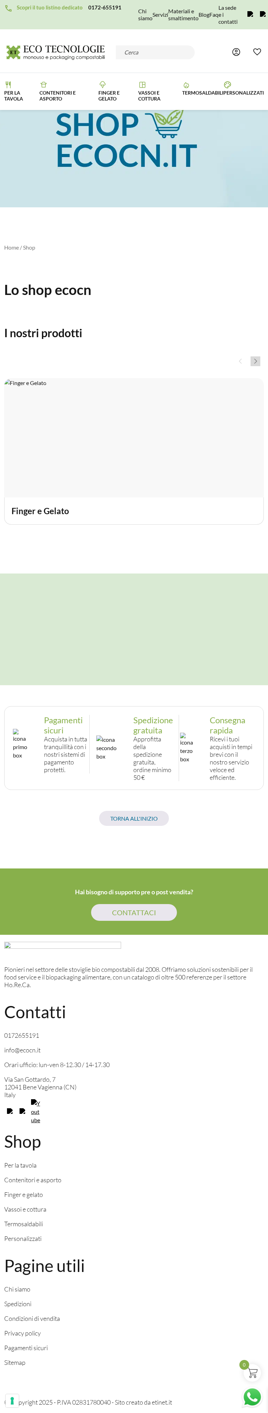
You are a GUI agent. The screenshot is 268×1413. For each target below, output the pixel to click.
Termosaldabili (202, 93)
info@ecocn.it (22, 1050)
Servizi (160, 14)
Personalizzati (243, 93)
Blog (204, 14)
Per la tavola (13, 96)
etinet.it (162, 1402)
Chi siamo (145, 14)
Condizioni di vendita (32, 1318)
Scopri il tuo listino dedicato (50, 7)
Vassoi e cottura (149, 96)
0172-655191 (104, 7)
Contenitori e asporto (57, 96)
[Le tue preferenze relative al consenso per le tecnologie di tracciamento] (12, 1400)
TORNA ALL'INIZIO (134, 818)
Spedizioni (17, 1304)
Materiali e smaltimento (183, 14)
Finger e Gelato (109, 96)
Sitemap (14, 1362)
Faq (213, 14)
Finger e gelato (23, 1194)
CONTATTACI (134, 912)
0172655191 (21, 1035)
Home (11, 247)
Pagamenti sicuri (26, 1348)
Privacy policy (22, 1333)
